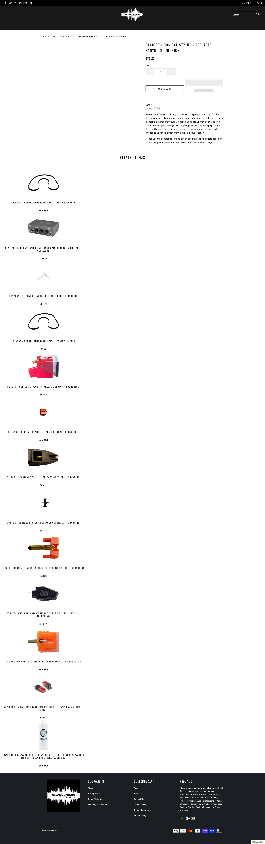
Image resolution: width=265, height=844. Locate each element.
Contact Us (139, 799)
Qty (147, 65)
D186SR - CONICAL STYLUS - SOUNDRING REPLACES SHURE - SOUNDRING (43, 548)
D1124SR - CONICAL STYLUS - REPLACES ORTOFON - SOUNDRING (43, 457)
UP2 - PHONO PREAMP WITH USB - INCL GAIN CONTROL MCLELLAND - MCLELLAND (43, 228)
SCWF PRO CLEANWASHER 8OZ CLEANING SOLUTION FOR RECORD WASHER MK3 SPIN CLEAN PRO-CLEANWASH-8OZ (43, 735)
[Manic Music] (132, 14)
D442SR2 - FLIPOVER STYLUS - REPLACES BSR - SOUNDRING (43, 276)
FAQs (90, 788)
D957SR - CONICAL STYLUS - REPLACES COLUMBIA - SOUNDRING (43, 502)
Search (137, 788)
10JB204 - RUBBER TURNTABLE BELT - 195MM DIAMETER (43, 182)
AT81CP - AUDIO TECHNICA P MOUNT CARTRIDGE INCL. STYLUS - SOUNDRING (43, 593)
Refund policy (140, 815)
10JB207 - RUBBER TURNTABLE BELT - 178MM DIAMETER (43, 321)
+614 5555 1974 (25, 3)
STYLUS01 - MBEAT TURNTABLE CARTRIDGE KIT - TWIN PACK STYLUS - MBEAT (43, 687)
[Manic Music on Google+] (10, 3)
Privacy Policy (94, 793)
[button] (204, 83)
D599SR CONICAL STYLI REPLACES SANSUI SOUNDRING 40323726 (43, 641)
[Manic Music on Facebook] (5, 3)
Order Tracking (140, 804)
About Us (138, 793)
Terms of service (141, 810)
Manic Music (54, 830)
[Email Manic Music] (14, 3)
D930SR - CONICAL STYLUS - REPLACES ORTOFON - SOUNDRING (43, 366)
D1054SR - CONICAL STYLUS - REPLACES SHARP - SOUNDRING (43, 412)
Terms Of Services (96, 799)
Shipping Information (97, 804)
